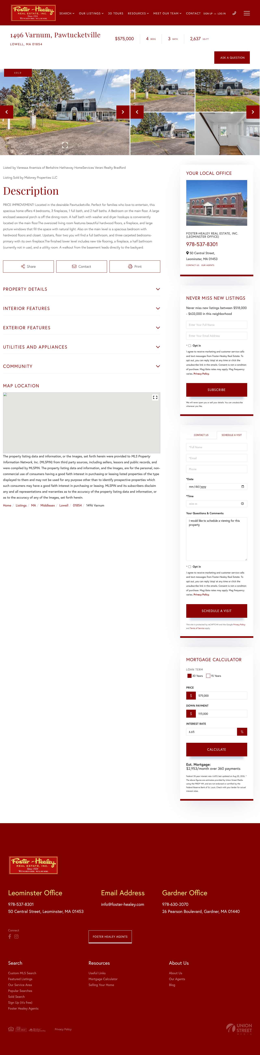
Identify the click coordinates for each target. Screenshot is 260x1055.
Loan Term (194, 669)
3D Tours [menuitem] (116, 13)
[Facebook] (9, 936)
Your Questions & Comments (205, 513)
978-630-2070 (175, 904)
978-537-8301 (202, 244)
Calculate (216, 749)
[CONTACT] (232, 57)
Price (190, 687)
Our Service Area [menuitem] (20, 985)
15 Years (216, 676)
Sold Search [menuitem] (16, 997)
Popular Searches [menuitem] (20, 991)
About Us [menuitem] (175, 973)
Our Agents (207, 265)
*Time (190, 496)
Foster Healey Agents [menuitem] (23, 1008)
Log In (222, 13)
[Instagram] (16, 936)
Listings (21, 505)
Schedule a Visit (232, 435)
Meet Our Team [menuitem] (166, 13)
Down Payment (197, 705)
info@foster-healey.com (122, 904)
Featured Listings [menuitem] (20, 979)
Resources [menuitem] (137, 13)
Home (7, 505)
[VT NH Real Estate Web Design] (239, 1029)
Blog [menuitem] (172, 985)
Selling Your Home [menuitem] (101, 985)
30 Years (197, 676)
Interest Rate (196, 724)
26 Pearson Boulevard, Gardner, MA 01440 (201, 911)
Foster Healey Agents (110, 936)
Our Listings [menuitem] (90, 13)
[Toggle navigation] (247, 13)
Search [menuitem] (66, 13)
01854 (77, 505)
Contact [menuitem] (193, 13)
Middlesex (47, 505)
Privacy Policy (201, 373)
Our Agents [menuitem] (177, 979)
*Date (190, 479)
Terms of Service (197, 628)
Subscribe (217, 390)
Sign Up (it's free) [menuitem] (20, 1002)
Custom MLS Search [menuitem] (22, 973)
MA (33, 505)
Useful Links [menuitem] (97, 973)
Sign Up (207, 13)
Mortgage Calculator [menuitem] (103, 979)
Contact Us (192, 265)
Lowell (63, 505)
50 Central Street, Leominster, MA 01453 (45, 911)
